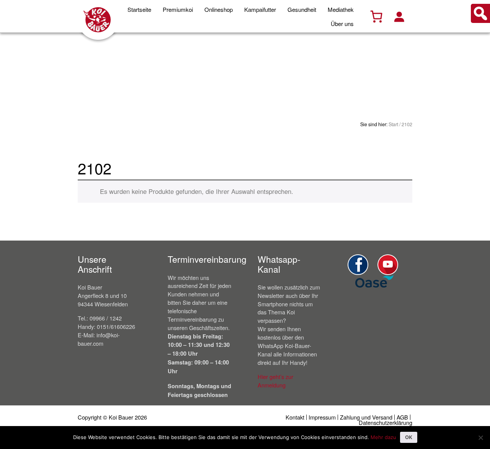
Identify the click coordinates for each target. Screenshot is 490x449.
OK (408, 437)
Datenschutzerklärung (385, 422)
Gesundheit (301, 9)
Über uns (342, 24)
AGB (402, 417)
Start (393, 124)
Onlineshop (218, 9)
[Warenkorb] (376, 16)
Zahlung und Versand (366, 417)
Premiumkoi (178, 9)
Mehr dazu (383, 437)
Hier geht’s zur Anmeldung (275, 381)
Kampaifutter (260, 9)
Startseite (139, 9)
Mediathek (341, 9)
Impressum (322, 417)
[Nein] (480, 437)
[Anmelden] (398, 16)
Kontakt (295, 417)
